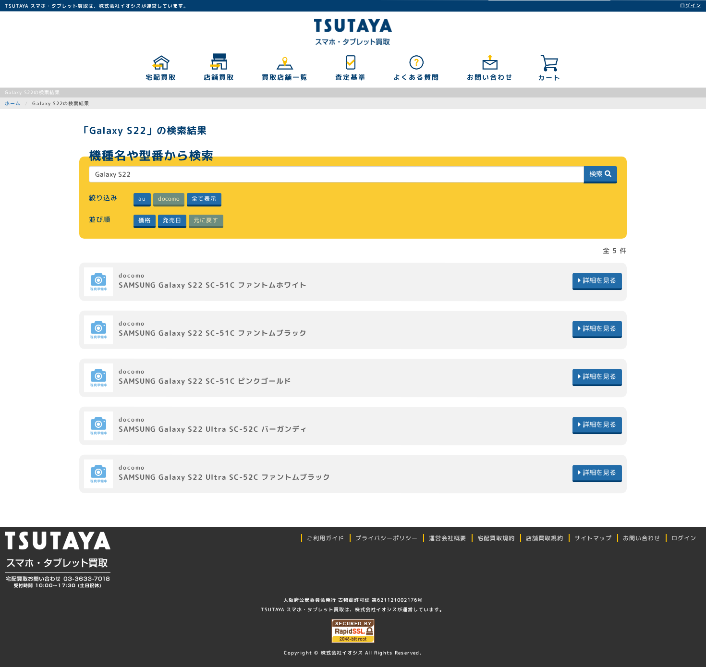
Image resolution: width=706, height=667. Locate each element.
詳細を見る (598, 280)
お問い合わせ (489, 77)
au (142, 198)
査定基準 (350, 77)
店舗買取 (218, 77)
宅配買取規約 (496, 538)
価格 (144, 220)
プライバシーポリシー (386, 538)
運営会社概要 (447, 538)
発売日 (171, 220)
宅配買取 (160, 77)
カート (549, 77)
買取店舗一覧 (284, 77)
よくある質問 (416, 77)
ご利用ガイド (325, 538)
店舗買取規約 (544, 538)
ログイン (690, 5)
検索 (597, 173)
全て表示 (203, 198)
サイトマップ (593, 538)
